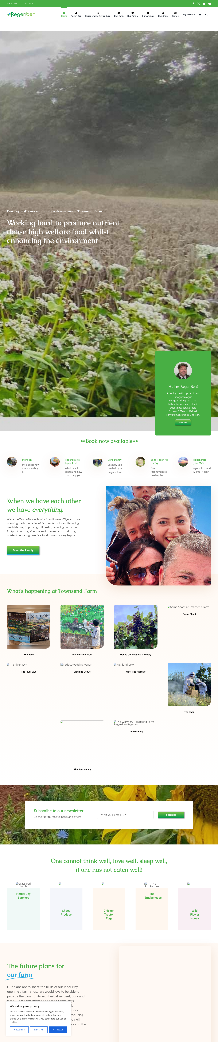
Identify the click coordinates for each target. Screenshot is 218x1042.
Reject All (38, 1029)
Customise (19, 1029)
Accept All (58, 1029)
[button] (206, 14)
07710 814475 (27, 3)
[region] (38, 1018)
